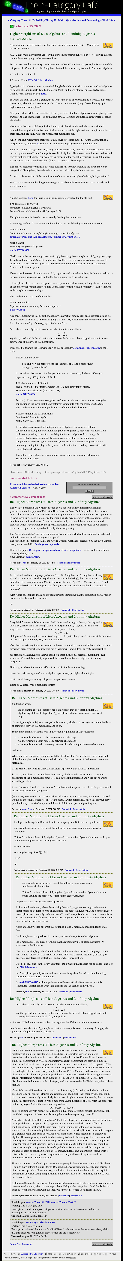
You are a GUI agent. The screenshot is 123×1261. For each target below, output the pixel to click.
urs (27, 992)
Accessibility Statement (32, 1254)
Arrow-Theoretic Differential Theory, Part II (51, 1202)
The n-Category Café (62, 6)
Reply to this (74, 563)
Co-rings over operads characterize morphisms (55, 550)
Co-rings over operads (46, 544)
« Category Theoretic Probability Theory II (32, 20)
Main (61, 20)
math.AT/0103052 (19, 250)
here (43, 94)
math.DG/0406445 (28, 982)
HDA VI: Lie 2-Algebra (40, 80)
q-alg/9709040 (17, 310)
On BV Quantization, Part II (42, 1222)
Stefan (23, 563)
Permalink (61, 563)
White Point (32, 557)
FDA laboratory (28, 967)
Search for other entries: (89, 484)
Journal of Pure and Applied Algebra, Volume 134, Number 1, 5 (45, 237)
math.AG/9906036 (25, 394)
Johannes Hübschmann (86, 348)
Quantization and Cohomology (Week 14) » (90, 20)
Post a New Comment (21, 1244)
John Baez (27, 809)
